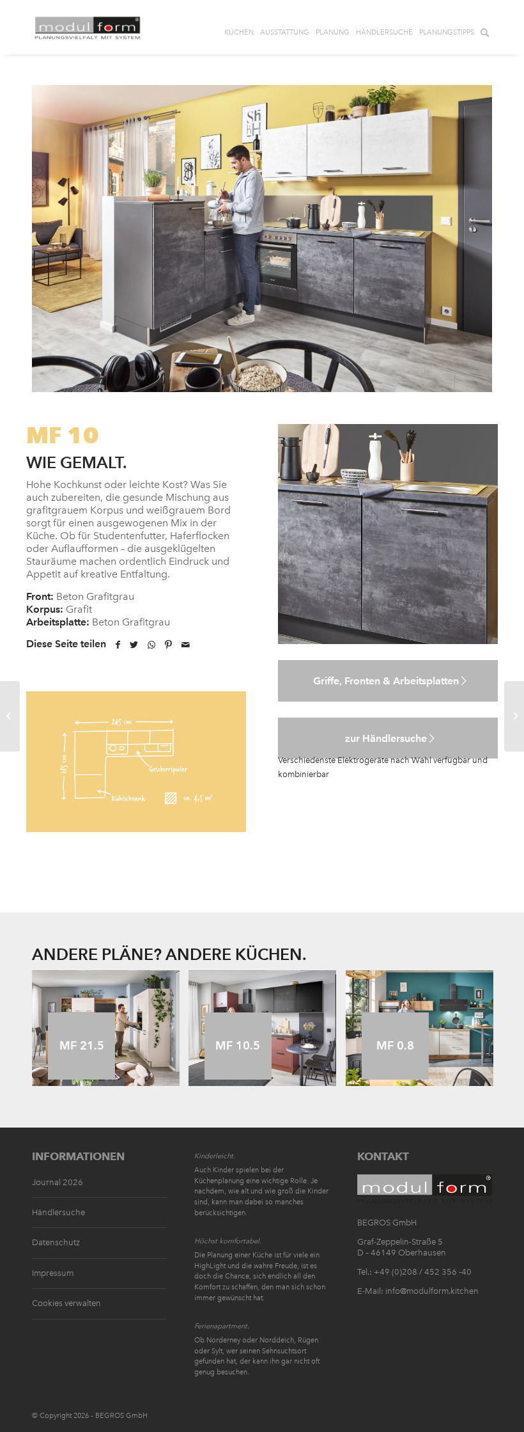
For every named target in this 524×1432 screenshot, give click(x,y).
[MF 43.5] (10, 716)
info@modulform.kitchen (432, 1291)
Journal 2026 (57, 1182)
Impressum (52, 1273)
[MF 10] (514, 716)
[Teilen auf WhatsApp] (151, 645)
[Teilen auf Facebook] (118, 645)
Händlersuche (58, 1212)
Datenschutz (56, 1242)
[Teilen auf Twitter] (134, 645)
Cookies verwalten (66, 1303)
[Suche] (484, 29)
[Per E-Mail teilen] (185, 645)
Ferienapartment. (221, 1326)
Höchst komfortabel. (227, 1241)
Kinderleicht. (214, 1156)
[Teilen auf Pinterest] (168, 645)
